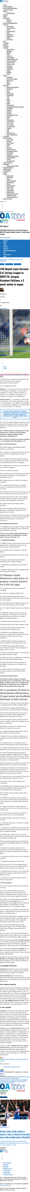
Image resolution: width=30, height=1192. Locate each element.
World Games (7, 169)
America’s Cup (11, 133)
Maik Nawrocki (8, 1081)
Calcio (8, 54)
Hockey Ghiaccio (11, 61)
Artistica (9, 20)
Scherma (9, 113)
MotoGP (5, 44)
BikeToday (10, 177)
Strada (8, 38)
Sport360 (6, 85)
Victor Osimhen (9, 1083)
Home (5, 5)
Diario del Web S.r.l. (5, 1185)
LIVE (4, 41)
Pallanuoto (10, 69)
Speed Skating (11, 158)
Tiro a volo (10, 123)
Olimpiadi (6, 164)
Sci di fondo (10, 143)
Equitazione (10, 95)
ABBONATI (7, 237)
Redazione (5, 1167)
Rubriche (9, 110)
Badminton (10, 89)
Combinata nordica (12, 151)
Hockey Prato (11, 64)
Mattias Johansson (17, 1081)
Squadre (5, 48)
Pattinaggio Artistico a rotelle (15, 107)
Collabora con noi (7, 1168)
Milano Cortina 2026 (12, 166)
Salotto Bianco (11, 185)
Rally (8, 82)
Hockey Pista (10, 62)
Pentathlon (10, 108)
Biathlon (9, 141)
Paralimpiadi (10, 105)
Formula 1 (6, 43)
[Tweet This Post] (16, 362)
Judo (8, 99)
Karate (8, 100)
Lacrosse (9, 66)
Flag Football (10, 57)
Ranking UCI (10, 36)
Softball (9, 72)
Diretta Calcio (22, 1076)
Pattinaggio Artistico (13, 156)
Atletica (5, 15)
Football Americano (12, 59)
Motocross (10, 80)
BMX (8, 33)
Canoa (8, 92)
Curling (9, 159)
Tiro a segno (10, 125)
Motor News (10, 182)
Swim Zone (10, 189)
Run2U (8, 184)
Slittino (9, 144)
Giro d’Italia (10, 26)
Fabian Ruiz (9, 1078)
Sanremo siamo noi (12, 197)
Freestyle (9, 154)
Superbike (10, 77)
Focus (8, 179)
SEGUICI (2, 1075)
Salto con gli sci (11, 149)
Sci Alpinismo (11, 161)
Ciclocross (10, 39)
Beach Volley (10, 49)
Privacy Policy (6, 1170)
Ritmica (9, 21)
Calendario (10, 34)
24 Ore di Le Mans (12, 79)
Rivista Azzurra (7, 6)
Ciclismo (5, 25)
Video (5, 174)
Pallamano (10, 67)
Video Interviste (11, 195)
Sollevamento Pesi (12, 115)
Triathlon (9, 128)
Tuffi (8, 130)
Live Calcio (11, 1080)
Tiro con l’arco (11, 126)
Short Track (10, 140)
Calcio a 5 (9, 56)
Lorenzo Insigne (19, 1080)
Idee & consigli (7, 199)
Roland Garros (11, 13)
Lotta (8, 102)
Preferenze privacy (8, 1174)
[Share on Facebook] (16, 360)
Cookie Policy (6, 1172)
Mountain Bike (11, 31)
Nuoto (5, 16)
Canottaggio (10, 94)
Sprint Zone (10, 187)
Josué (6, 1080)
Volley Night (10, 192)
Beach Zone (10, 176)
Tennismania (10, 190)
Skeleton (9, 148)
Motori (5, 75)
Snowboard (10, 153)
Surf (8, 118)
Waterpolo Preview (12, 194)
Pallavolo (6, 46)
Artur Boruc (14, 1076)
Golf (8, 97)
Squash (9, 117)
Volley (8, 74)
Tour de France (11, 28)
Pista (8, 30)
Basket (9, 53)
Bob (8, 146)
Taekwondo (10, 120)
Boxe (8, 90)
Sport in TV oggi (8, 10)
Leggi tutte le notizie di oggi (11, 1067)
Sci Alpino (6, 136)
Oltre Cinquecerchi (12, 135)
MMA (8, 103)
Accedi (5, 172)
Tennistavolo (10, 121)
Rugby (8, 71)
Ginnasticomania (11, 181)
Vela (8, 131)
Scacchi (9, 112)
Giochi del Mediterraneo (10, 8)
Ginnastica (6, 18)
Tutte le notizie (7, 162)
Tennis (5, 11)
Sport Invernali (7, 138)
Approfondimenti (8, 167)
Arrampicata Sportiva (13, 87)
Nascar (9, 84)
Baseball (9, 51)
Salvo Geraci (3, 308)
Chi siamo (5, 1165)
